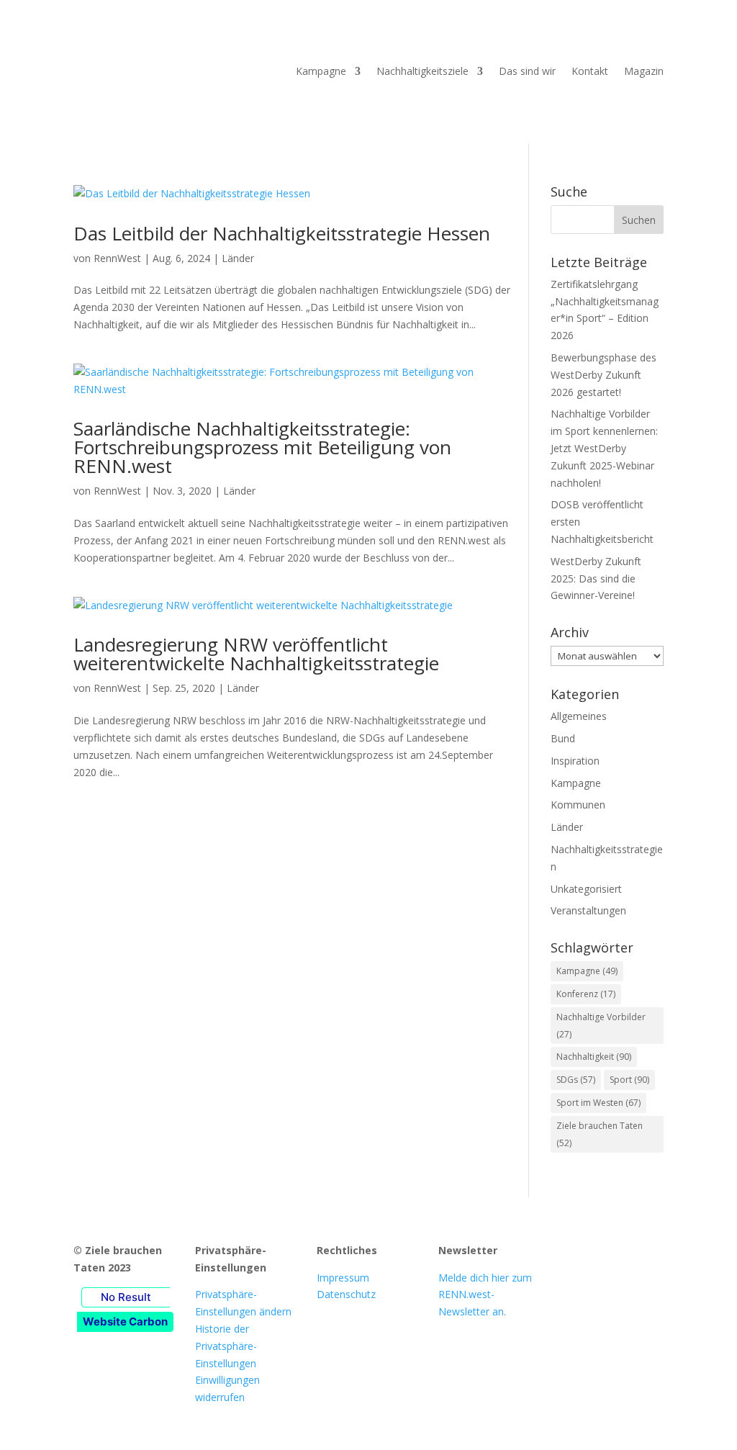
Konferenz (585, 994)
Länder (238, 258)
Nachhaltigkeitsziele (422, 71)
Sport (629, 1079)
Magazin (644, 71)
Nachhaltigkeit (593, 1056)
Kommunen (578, 804)
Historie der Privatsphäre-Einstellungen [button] (226, 1346)
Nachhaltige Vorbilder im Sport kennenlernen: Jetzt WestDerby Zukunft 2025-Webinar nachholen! (604, 448)
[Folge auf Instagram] (599, 1253)
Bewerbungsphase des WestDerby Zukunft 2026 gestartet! (603, 375)
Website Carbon (125, 1321)
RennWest (117, 258)
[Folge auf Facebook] (570, 1253)
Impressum (343, 1277)
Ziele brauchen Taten (599, 1134)
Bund (563, 738)
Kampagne (321, 71)
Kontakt (589, 71)
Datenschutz (346, 1294)
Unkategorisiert (586, 889)
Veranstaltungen (588, 910)
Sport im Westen (598, 1102)
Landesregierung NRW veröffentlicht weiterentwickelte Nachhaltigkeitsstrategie (256, 653)
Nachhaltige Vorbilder (601, 1025)
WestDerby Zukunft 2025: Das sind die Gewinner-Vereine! (596, 578)
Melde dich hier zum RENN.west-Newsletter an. (485, 1295)
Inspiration (575, 760)
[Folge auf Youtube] (628, 1253)
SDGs (575, 1079)
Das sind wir (527, 71)
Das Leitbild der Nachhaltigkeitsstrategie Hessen (281, 233)
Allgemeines (579, 716)
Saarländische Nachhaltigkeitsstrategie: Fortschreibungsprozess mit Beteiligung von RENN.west (262, 447)
